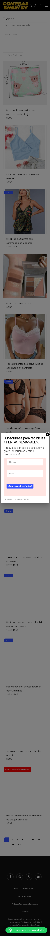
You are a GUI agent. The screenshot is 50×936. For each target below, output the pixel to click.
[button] (26, 930)
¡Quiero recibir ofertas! (20, 486)
